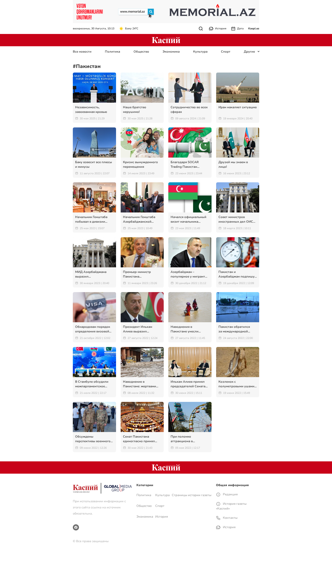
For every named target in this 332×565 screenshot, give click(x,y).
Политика (112, 52)
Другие (249, 52)
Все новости (82, 52)
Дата (240, 28)
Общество (141, 52)
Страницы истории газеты (191, 495)
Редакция (230, 494)
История (220, 28)
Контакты (229, 518)
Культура (200, 52)
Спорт (225, 52)
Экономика (171, 52)
